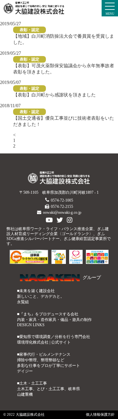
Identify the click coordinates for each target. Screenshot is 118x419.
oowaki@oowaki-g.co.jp (62, 212)
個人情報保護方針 (100, 414)
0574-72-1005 (62, 200)
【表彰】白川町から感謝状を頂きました (54, 94)
